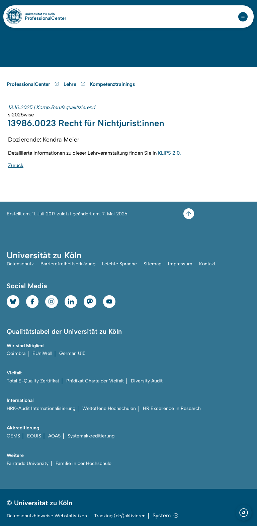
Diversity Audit (147, 381)
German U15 (72, 353)
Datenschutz (20, 264)
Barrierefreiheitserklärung (67, 264)
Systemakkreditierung (91, 436)
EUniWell (42, 353)
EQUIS (34, 436)
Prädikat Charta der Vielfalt (95, 381)
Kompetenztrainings (112, 84)
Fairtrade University (28, 463)
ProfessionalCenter (45, 18)
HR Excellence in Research (172, 408)
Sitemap (152, 264)
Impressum (180, 264)
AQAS (54, 436)
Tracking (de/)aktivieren (120, 516)
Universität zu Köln (45, 14)
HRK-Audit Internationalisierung (41, 408)
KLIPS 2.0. (169, 153)
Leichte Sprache (119, 264)
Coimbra (16, 353)
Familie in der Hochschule (83, 463)
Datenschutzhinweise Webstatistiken (47, 516)
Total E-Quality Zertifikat (33, 381)
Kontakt (207, 264)
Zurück (15, 165)
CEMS (13, 436)
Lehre (71, 84)
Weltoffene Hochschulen (109, 408)
